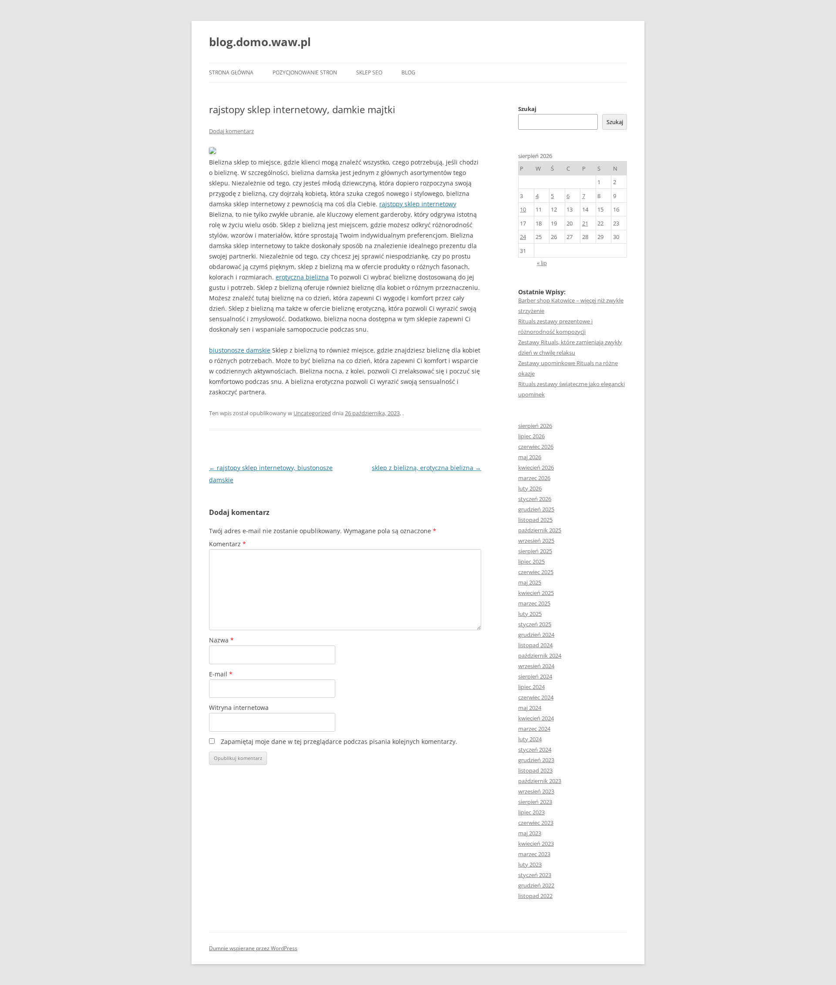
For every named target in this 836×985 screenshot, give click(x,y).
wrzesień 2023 (536, 791)
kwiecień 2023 (536, 843)
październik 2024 (539, 655)
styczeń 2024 (534, 749)
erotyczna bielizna (302, 277)
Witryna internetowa (239, 707)
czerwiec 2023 (535, 823)
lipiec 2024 (531, 687)
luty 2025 (530, 614)
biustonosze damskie (239, 350)
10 (523, 209)
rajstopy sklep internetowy (417, 204)
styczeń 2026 (534, 499)
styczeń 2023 (534, 875)
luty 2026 (530, 488)
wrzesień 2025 (536, 541)
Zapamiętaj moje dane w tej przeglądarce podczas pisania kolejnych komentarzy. (339, 741)
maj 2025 (529, 582)
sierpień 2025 (535, 551)
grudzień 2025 (536, 509)
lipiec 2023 (531, 812)
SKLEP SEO (369, 72)
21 (585, 223)
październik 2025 (539, 530)
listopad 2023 (535, 770)
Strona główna (231, 72)
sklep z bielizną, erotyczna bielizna (426, 468)
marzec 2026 (534, 478)
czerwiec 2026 (535, 446)
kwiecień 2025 (536, 593)
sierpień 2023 (535, 802)
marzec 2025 (534, 603)
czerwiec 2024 (535, 697)
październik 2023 (539, 781)
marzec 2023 (534, 854)
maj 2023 (529, 833)
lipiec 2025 (531, 561)
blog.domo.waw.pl (260, 42)
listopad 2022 (535, 896)
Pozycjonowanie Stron (305, 72)
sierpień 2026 (535, 426)
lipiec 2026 (531, 436)
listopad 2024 (535, 645)
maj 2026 (529, 457)
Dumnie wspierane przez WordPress (253, 948)
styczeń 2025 (534, 624)
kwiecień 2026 (536, 467)
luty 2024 (530, 739)
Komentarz (227, 544)
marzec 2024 (534, 729)
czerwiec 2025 (535, 572)
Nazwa (221, 640)
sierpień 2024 (535, 676)
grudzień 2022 (536, 885)
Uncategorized (312, 413)
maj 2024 (529, 708)
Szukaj (527, 109)
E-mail (221, 674)
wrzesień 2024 (536, 666)
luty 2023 (530, 864)
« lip (542, 263)
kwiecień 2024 (536, 718)
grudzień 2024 (536, 635)
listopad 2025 (535, 520)
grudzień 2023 (536, 760)
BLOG (408, 72)
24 (523, 237)
